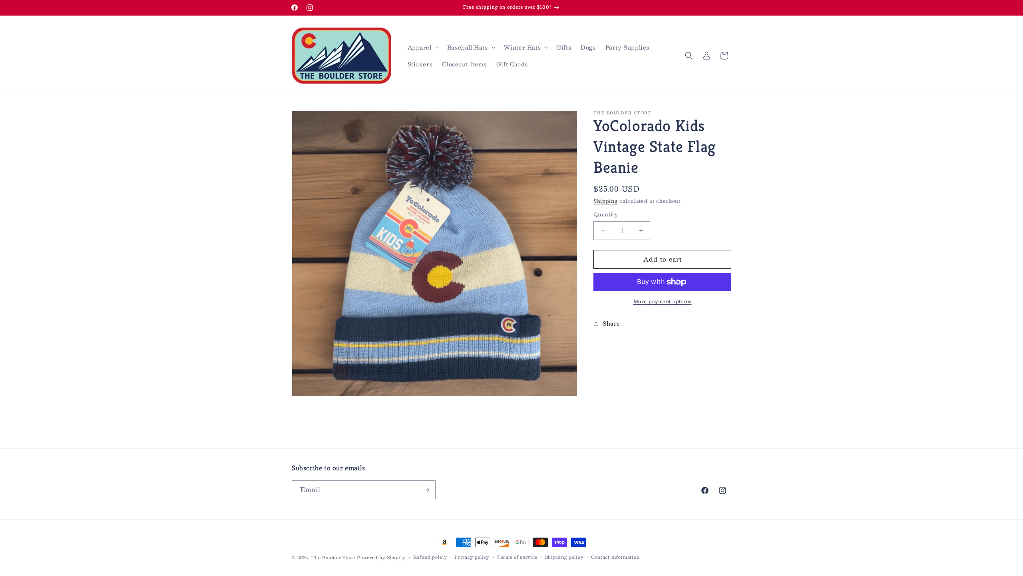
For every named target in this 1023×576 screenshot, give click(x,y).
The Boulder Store (333, 557)
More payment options (662, 301)
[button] (422, 47)
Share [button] (611, 323)
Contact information (615, 557)
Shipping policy (564, 557)
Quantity (605, 215)
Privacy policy (472, 557)
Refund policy (430, 557)
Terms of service (517, 557)
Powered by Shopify (381, 557)
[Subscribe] (426, 489)
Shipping (605, 201)
